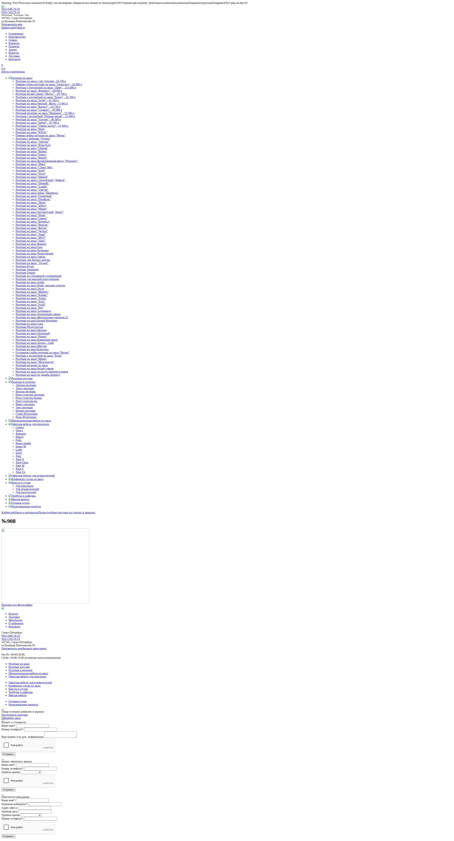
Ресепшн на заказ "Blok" (30, 129)
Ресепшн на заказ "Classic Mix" (34, 167)
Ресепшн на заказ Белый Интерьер (36, 320)
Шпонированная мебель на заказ (28, 673)
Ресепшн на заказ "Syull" (31, 304)
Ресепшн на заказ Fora (29, 247)
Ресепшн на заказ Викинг (31, 243)
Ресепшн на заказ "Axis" (30, 301)
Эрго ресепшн (24, 407)
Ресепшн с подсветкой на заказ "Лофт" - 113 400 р (46, 87)
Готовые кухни (18, 701)
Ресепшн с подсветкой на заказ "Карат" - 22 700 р (46, 97)
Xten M (20, 465)
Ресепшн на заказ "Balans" (31, 151)
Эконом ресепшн (26, 385)
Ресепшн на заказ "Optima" (32, 148)
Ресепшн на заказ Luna (29, 323)
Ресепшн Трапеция (27, 269)
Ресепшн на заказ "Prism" (31, 215)
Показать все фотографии (16, 604)
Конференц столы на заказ (24, 685)
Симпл (20, 427)
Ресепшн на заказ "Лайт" (31, 240)
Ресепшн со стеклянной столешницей (38, 275)
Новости (14, 52)
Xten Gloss (22, 462)
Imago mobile (23, 443)
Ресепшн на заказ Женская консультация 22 (42, 317)
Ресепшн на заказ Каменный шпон (37, 339)
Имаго (19, 436)
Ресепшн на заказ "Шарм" (31, 358)
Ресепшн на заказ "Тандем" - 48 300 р (38, 119)
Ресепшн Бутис (25, 266)
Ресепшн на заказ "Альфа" (32, 186)
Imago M (21, 446)
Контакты (14, 59)
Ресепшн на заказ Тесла (30, 288)
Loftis (19, 449)
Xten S (19, 468)
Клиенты (14, 43)
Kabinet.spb (8, 512)
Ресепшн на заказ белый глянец (35, 368)
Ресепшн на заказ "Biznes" (31, 157)
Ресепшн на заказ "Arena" (31, 298)
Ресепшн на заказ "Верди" (31, 227)
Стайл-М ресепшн (27, 413)
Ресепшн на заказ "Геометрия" (34, 196)
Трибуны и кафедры (21, 692)
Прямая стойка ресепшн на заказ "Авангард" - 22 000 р (49, 84)
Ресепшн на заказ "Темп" (31, 234)
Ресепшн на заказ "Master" (31, 208)
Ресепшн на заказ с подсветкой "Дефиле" (40, 180)
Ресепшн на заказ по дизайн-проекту (38, 374)
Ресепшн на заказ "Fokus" (31, 154)
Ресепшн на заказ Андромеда (33, 310)
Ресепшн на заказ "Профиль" (33, 199)
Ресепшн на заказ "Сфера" (31, 218)
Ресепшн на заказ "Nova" (31, 173)
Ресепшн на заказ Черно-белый (34, 253)
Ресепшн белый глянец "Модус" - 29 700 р (41, 93)
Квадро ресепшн (26, 391)
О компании (16, 33)
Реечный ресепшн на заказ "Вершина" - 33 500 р (45, 113)
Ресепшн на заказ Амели (30, 256)
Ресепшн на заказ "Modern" (32, 291)
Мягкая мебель (17, 695)
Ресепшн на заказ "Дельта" (32, 231)
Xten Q (20, 459)
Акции (13, 49)
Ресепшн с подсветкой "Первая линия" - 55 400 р (45, 116)
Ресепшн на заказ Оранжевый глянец (38, 314)
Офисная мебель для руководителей (30, 682)
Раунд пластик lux (26, 401)
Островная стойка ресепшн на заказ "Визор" (43, 352)
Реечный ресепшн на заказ (32, 365)
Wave (19, 452)
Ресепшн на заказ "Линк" (31, 202)
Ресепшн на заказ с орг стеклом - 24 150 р (41, 81)
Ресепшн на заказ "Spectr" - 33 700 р (37, 122)
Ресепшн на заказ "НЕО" (31, 237)
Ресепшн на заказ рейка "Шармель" (37, 192)
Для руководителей (27, 489)
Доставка (14, 55)
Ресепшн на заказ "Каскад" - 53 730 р (38, 106)
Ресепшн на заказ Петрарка (32, 250)
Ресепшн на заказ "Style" (30, 170)
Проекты (14, 46)
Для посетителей (26, 492)
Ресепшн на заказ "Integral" (32, 176)
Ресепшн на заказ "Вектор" (32, 224)
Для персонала (24, 485)
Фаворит (21, 433)
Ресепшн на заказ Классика (32, 349)
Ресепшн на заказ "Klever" (31, 132)
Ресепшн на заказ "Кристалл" (33, 144)
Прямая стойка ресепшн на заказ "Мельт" (41, 135)
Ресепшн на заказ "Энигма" (32, 141)
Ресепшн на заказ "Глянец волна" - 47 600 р (42, 125)
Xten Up (20, 472)
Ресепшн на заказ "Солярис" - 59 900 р (39, 109)
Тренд (19, 430)
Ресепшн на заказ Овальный (33, 333)
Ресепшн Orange (25, 272)
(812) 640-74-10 (10, 8)
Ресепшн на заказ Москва (31, 330)
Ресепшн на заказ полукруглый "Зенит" (40, 212)
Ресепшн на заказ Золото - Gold (35, 342)
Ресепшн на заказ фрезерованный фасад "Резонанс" (47, 160)
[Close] (2, 709)
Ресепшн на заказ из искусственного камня (42, 371)
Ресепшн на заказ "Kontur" (32, 295)
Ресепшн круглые (19, 666)
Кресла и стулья (18, 688)
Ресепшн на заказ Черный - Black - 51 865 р (42, 103)
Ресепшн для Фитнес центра (33, 259)
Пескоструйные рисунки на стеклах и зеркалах (66, 512)
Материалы (15, 620)
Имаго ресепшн (25, 404)
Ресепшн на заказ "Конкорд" (33, 221)
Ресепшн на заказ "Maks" (31, 164)
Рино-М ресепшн (26, 417)
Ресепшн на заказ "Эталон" (32, 263)
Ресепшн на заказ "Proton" (31, 336)
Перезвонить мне (11, 648)
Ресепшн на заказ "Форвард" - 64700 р (39, 90)
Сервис (13, 40)
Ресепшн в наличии (20, 670)
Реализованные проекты (23, 704)
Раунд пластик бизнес (29, 397)
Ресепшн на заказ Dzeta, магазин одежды (40, 285)
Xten (18, 456)
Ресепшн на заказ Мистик (31, 346)
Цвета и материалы (13, 71)
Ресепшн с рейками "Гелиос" (33, 138)
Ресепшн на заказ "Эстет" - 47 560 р (37, 100)
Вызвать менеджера (34, 648)
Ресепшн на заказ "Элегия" (32, 189)
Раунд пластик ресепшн (30, 394)
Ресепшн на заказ (19, 663)
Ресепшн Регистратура (29, 326)
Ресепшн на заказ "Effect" (31, 205)
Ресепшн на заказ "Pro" (30, 307)
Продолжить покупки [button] (14, 714)
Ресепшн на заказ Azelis (30, 282)
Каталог (13, 613)
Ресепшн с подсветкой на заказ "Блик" (39, 355)
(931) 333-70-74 (10, 12)
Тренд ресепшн (25, 388)
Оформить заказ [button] (11, 718)
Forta (18, 440)
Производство (17, 36)
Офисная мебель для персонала (27, 676)
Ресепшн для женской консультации (37, 279)
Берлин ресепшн (26, 410)
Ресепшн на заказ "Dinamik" (32, 183)
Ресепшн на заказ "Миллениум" (35, 362)
